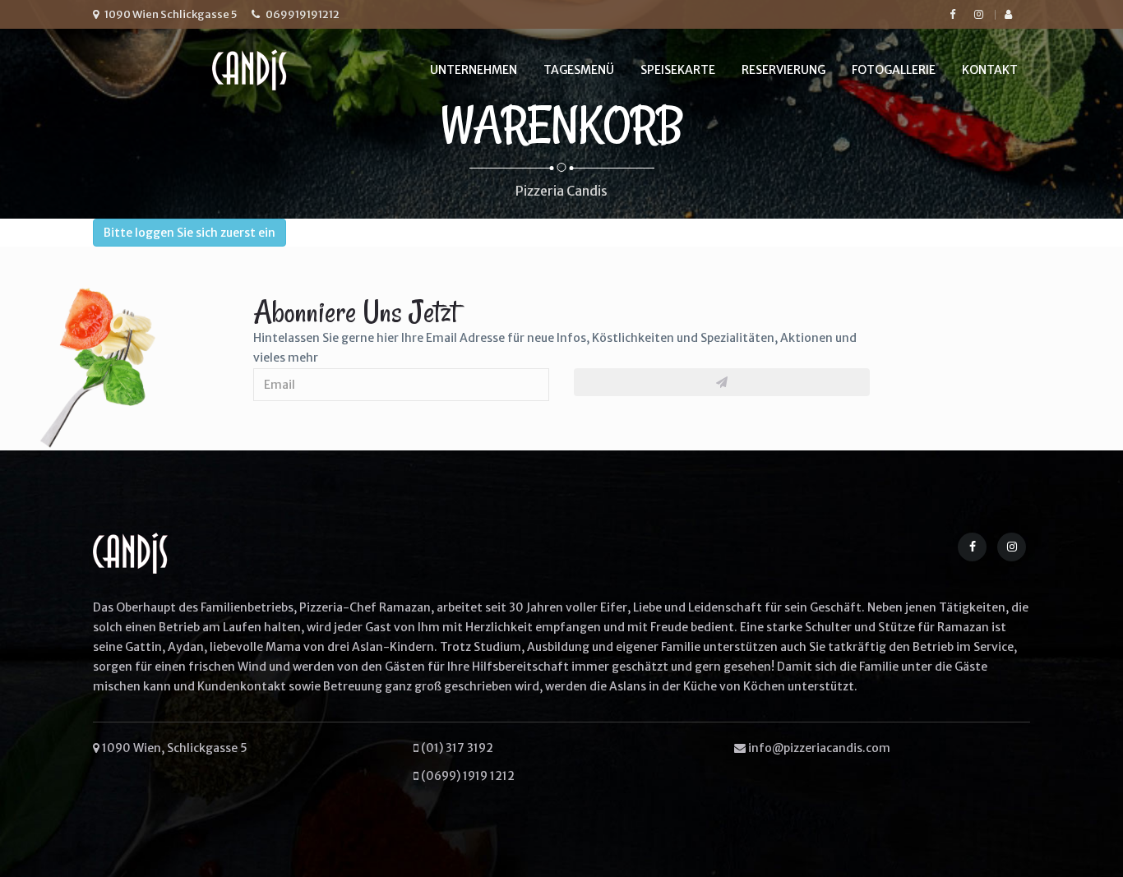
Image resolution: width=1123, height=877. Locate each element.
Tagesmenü (578, 69)
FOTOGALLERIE (894, 69)
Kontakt (990, 69)
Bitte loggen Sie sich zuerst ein (189, 232)
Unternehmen (473, 69)
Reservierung (783, 69)
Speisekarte (677, 69)
